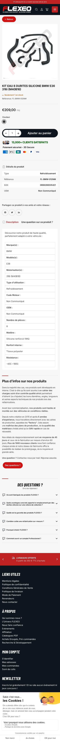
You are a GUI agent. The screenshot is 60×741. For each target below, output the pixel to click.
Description (12, 222)
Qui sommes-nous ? (12, 618)
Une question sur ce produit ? (37, 222)
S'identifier (7, 658)
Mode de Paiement (11, 595)
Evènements (8, 628)
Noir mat (4, 122)
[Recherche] (36, 9)
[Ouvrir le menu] (55, 9)
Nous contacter (9, 602)
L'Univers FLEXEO (11, 621)
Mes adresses (9, 662)
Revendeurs (8, 598)
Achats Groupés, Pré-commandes (19, 639)
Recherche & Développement (16, 642)
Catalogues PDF (10, 635)
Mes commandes (10, 665)
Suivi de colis (8, 669)
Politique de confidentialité (15, 584)
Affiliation (7, 632)
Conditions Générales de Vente (17, 588)
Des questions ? (13, 465)
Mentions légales (10, 581)
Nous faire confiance (12, 625)
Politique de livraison (12, 591)
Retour (10, 19)
